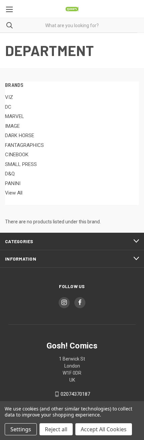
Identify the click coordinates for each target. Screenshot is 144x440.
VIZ (9, 97)
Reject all (56, 429)
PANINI (12, 183)
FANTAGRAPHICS (24, 145)
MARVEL (14, 116)
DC (8, 107)
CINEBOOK (16, 155)
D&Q (10, 174)
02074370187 (75, 394)
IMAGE (12, 126)
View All (13, 193)
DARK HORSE (19, 135)
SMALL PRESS (21, 164)
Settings (20, 429)
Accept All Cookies (104, 429)
